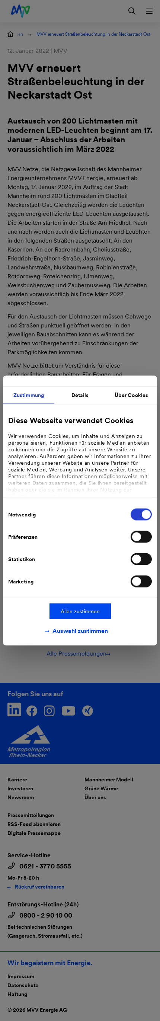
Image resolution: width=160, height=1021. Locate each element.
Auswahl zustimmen (80, 630)
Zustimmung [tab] (28, 395)
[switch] (141, 537)
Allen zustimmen (80, 611)
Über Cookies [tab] (131, 395)
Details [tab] (80, 395)
